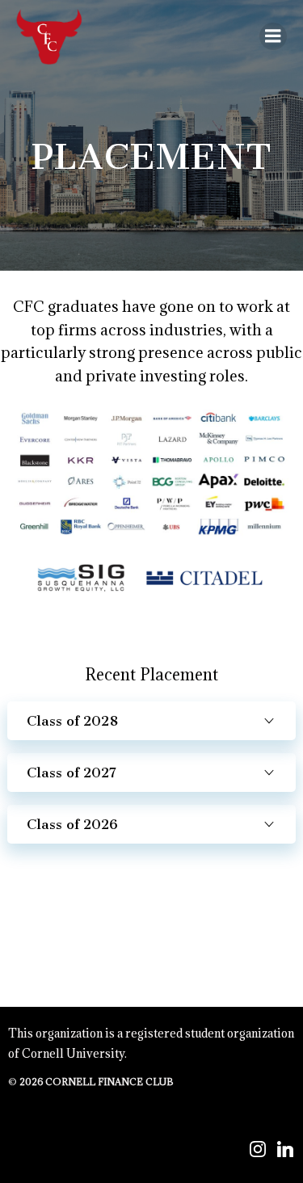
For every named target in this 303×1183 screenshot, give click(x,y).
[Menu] (273, 36)
